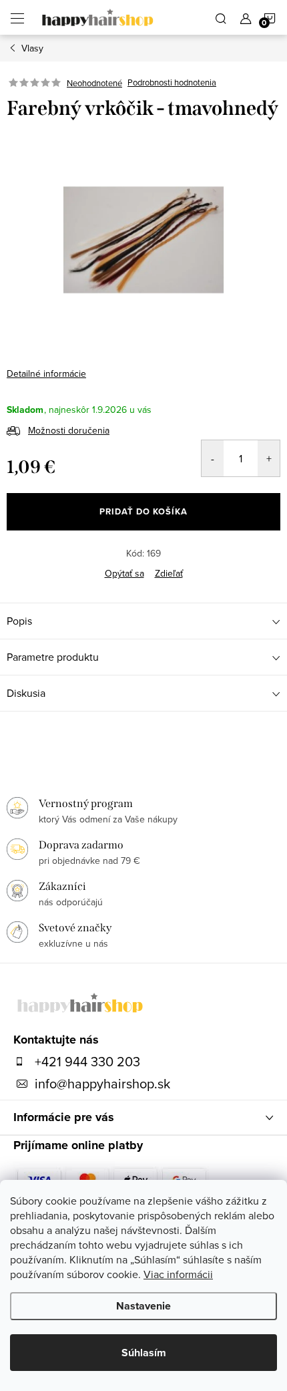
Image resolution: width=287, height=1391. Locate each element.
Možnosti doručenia (68, 430)
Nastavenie (143, 1305)
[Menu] (17, 17)
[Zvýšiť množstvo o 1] (269, 458)
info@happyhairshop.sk (102, 1084)
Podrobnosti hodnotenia (171, 83)
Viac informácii (178, 1274)
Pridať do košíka (143, 511)
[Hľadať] (221, 17)
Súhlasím (143, 1352)
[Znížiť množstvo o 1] (213, 458)
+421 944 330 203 (87, 1062)
